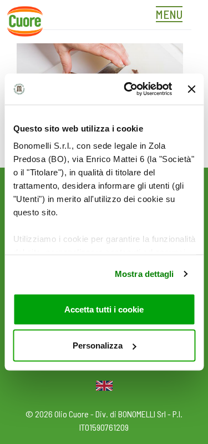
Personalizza (98, 345)
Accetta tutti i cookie (104, 309)
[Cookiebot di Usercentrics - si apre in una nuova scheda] (128, 89)
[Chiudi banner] (191, 89)
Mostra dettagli (144, 274)
